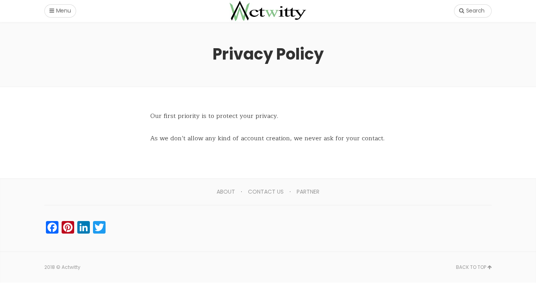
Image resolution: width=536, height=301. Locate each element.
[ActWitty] (268, 11)
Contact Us (266, 192)
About (226, 192)
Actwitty (71, 267)
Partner (308, 192)
